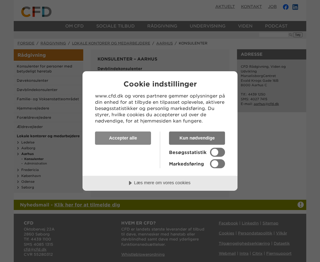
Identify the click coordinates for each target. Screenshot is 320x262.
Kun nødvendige (197, 138)
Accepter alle (123, 138)
